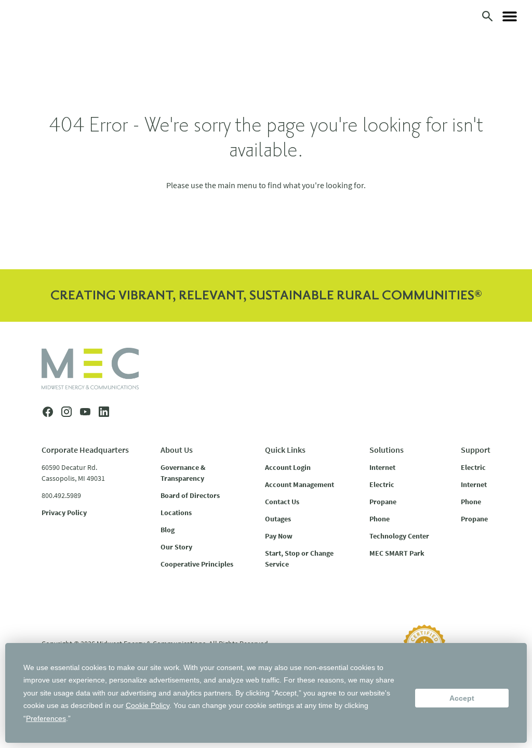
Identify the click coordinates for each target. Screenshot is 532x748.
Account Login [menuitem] (288, 467)
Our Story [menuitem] (176, 547)
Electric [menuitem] (381, 484)
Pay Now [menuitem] (278, 536)
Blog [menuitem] (168, 529)
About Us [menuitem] (177, 449)
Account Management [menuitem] (299, 484)
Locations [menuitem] (176, 512)
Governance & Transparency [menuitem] (183, 473)
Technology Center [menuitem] (399, 536)
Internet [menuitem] (382, 467)
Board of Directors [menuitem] (190, 495)
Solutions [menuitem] (386, 449)
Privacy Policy (64, 512)
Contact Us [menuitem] (282, 501)
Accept (461, 698)
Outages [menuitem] (278, 518)
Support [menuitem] (475, 449)
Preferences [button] (46, 718)
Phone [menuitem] (379, 518)
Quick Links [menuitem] (285, 449)
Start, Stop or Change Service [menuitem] (299, 558)
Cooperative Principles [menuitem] (197, 564)
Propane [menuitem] (382, 501)
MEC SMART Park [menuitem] (396, 553)
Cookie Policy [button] (147, 705)
